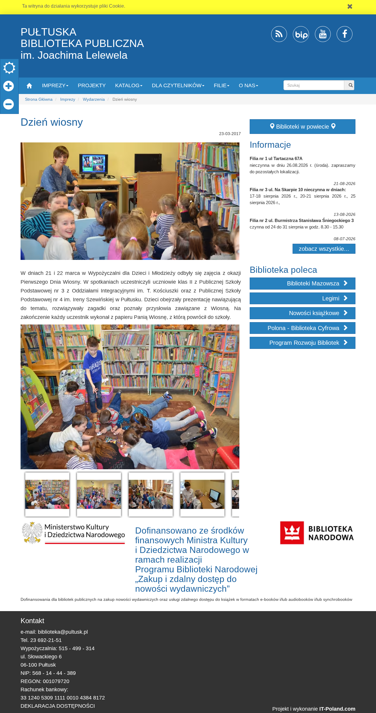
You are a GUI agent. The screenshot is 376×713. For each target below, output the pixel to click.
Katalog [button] (127, 85)
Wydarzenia (94, 99)
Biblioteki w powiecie (302, 126)
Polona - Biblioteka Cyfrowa (304, 328)
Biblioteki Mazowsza (314, 283)
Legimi (331, 298)
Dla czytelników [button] (177, 85)
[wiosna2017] (47, 494)
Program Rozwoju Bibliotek (305, 342)
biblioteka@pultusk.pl (63, 632)
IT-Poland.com (337, 709)
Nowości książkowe (315, 313)
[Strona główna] (29, 85)
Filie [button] (220, 85)
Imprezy (67, 99)
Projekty (92, 85)
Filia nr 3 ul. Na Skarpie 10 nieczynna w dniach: (298, 189)
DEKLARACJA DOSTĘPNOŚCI (58, 706)
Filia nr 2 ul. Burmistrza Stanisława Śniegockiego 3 (302, 220)
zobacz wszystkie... (324, 248)
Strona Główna (39, 99)
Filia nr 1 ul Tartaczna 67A (276, 158)
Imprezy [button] (54, 85)
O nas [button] (247, 85)
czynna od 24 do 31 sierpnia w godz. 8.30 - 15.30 (296, 226)
